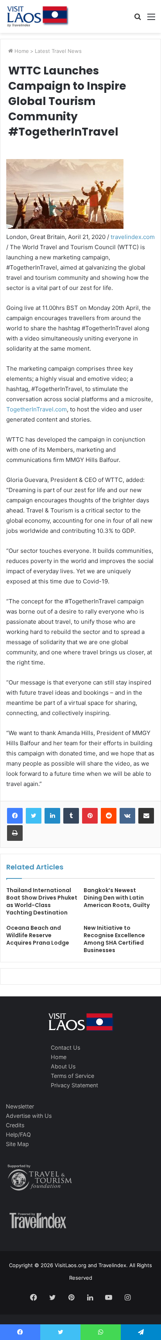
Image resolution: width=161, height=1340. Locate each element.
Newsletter (20, 1106)
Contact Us (65, 1047)
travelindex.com (133, 237)
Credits (15, 1125)
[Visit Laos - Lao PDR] (37, 16)
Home (21, 51)
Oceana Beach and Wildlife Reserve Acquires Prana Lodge (37, 935)
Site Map (17, 1144)
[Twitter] (33, 816)
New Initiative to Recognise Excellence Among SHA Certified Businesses (114, 939)
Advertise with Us (29, 1115)
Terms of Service (72, 1075)
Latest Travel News (58, 51)
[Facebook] (15, 816)
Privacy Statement (74, 1085)
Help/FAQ (18, 1134)
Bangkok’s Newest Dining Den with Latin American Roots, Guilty (117, 897)
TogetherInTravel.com (36, 409)
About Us (63, 1066)
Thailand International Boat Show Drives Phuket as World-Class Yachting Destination (41, 901)
